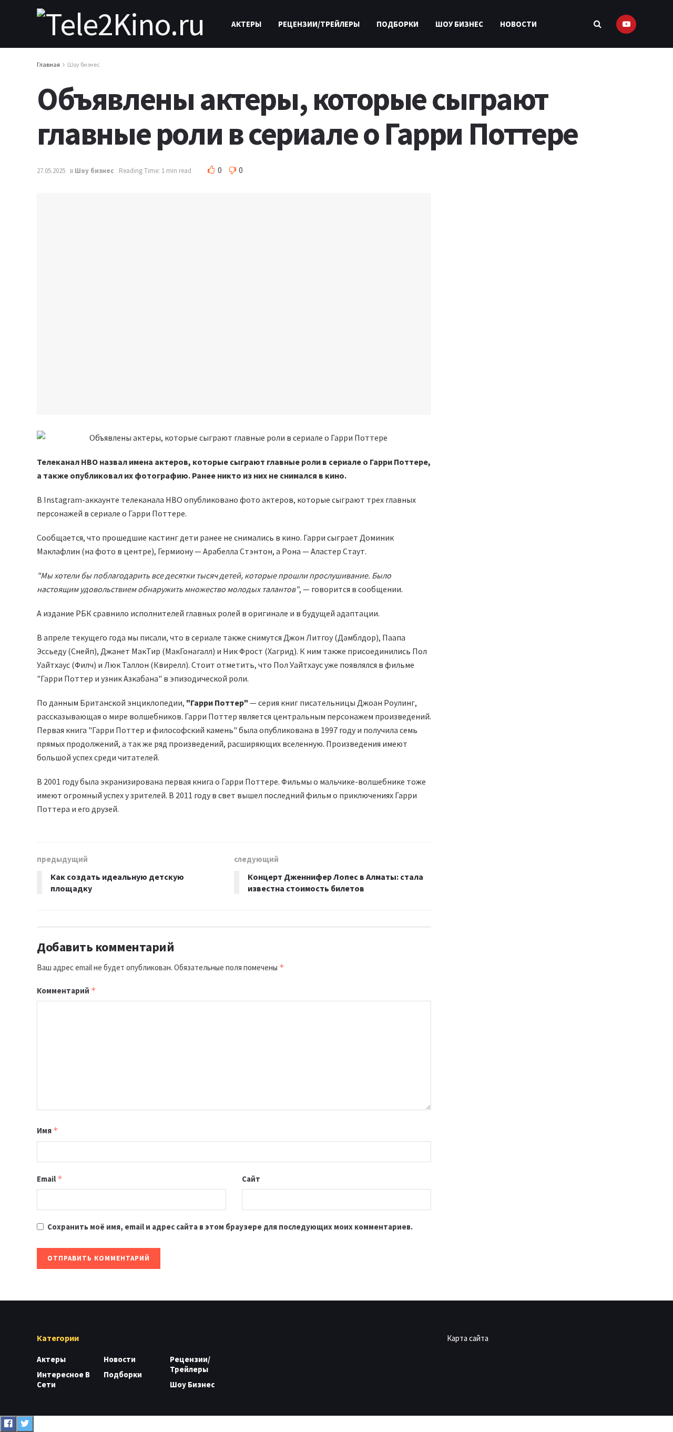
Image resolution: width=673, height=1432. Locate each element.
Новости (518, 24)
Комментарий (66, 991)
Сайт (251, 1179)
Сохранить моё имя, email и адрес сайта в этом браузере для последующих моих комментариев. (230, 1227)
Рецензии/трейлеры (319, 24)
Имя (47, 1130)
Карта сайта (467, 1338)
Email (50, 1179)
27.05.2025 (51, 170)
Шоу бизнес (459, 24)
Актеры (246, 24)
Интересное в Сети (63, 1379)
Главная (48, 64)
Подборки (397, 24)
